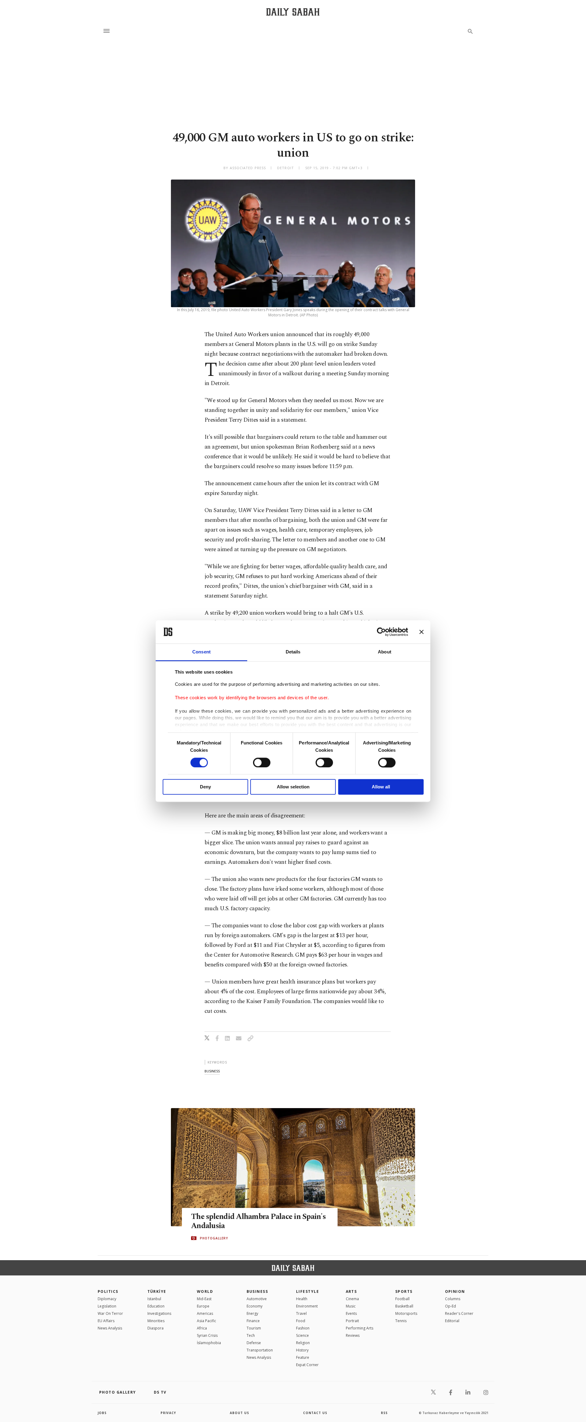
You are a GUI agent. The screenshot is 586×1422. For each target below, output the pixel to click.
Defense (254, 1342)
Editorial (452, 1320)
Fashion (302, 1328)
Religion (303, 1342)
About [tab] (384, 652)
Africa (202, 1328)
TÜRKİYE (156, 1291)
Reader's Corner (459, 1313)
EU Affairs (106, 1320)
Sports (404, 1291)
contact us (315, 1413)
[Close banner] (421, 632)
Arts (351, 1291)
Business (257, 1291)
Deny (205, 787)
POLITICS (108, 1291)
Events (351, 1313)
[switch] (261, 762)
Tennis (401, 1320)
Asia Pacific (206, 1320)
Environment (307, 1306)
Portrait (352, 1320)
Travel (301, 1313)
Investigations (159, 1313)
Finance (253, 1320)
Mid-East (204, 1298)
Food (300, 1320)
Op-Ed (450, 1306)
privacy (168, 1413)
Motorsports (406, 1313)
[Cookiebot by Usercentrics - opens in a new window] (381, 631)
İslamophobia (209, 1342)
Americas (205, 1313)
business (212, 1071)
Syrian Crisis (207, 1335)
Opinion (455, 1291)
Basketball (404, 1306)
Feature (302, 1357)
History (302, 1350)
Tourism (254, 1328)
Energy (252, 1313)
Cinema (352, 1298)
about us (239, 1413)
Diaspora (155, 1328)
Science (302, 1335)
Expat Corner (307, 1364)
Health (301, 1298)
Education (156, 1306)
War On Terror (110, 1313)
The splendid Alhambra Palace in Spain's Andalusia (258, 1221)
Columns (452, 1298)
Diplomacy (107, 1298)
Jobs (102, 1413)
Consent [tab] (201, 652)
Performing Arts (359, 1328)
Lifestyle (307, 1291)
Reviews (353, 1335)
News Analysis (110, 1328)
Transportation (260, 1350)
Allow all (381, 787)
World (205, 1291)
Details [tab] (293, 652)
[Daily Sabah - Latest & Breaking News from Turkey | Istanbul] (293, 12)
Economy (254, 1306)
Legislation (107, 1306)
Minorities (156, 1320)
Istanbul (154, 1298)
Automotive (257, 1298)
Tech (251, 1335)
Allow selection (293, 787)
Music (351, 1306)
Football (402, 1298)
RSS (384, 1413)
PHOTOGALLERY (214, 1238)
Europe (203, 1306)
